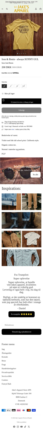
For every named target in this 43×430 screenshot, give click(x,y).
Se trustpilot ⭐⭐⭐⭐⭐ (21, 314)
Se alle (35, 175)
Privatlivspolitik (8, 372)
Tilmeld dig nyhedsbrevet (21, 332)
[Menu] (2, 9)
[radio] (4, 86)
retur (12, 129)
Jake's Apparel (18, 418)
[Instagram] (18, 426)
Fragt (4, 365)
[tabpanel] (21, 170)
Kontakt (5, 357)
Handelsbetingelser (9, 368)
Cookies (5, 380)
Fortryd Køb (6, 384)
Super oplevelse (21, 278)
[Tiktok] (25, 426)
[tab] (21, 159)
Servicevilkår (7, 376)
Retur (4, 361)
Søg (3, 349)
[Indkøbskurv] (40, 9)
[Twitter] (29, 426)
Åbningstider (6, 353)
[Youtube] (21, 426)
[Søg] (7, 9)
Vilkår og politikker (21, 422)
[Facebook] (14, 426)
